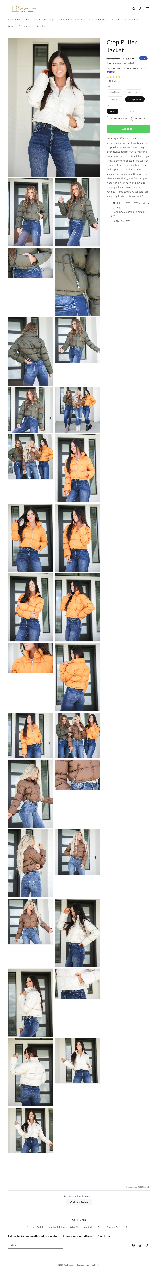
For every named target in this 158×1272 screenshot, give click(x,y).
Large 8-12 (117, 100)
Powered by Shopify (92, 1265)
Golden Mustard (118, 118)
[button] (53, 19)
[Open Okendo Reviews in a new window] (138, 1187)
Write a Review (82, 1202)
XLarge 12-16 (134, 99)
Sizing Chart (75, 1227)
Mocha (138, 118)
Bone (112, 111)
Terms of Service (115, 1227)
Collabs (41, 1227)
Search (30, 1227)
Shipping (110, 63)
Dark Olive (128, 111)
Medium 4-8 (135, 93)
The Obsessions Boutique (74, 1265)
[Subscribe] (59, 1245)
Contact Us (89, 1227)
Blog (128, 1227)
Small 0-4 (116, 93)
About (101, 1227)
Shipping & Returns (57, 1227)
